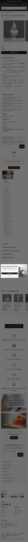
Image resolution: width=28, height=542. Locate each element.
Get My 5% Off (9, 273)
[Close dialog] (26, 265)
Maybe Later (9, 275)
